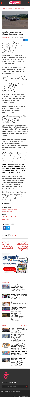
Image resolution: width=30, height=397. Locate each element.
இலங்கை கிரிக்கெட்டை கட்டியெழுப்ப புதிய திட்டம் (18, 302)
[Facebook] (24, 40)
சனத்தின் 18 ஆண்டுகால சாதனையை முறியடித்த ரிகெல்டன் (18, 309)
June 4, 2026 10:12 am (16, 349)
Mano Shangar (6, 37)
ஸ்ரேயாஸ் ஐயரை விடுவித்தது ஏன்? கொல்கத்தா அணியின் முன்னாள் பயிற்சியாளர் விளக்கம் (18, 316)
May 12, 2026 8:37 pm (16, 300)
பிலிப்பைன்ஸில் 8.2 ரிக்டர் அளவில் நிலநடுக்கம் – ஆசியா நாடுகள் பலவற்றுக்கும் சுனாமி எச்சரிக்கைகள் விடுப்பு (19, 337)
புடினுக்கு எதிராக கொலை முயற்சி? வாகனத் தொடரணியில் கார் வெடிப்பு (22, 246)
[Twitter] (26, 40)
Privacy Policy (16, 396)
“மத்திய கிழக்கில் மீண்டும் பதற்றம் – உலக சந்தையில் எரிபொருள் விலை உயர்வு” (19, 353)
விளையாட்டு (5, 282)
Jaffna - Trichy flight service (14, 217)
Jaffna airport (5, 219)
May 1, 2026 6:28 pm (15, 305)
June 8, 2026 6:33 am (16, 341)
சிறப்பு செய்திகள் (12, 209)
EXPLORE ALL (24, 282)
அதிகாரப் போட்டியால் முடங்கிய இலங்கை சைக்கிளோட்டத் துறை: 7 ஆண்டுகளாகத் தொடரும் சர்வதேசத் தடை (18, 287)
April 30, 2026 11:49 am (16, 311)
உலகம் (4, 325)
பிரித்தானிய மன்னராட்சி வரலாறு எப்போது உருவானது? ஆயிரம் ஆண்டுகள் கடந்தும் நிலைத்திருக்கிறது (18, 361)
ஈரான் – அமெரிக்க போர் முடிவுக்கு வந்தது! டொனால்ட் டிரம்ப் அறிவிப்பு (19, 330)
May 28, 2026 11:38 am (16, 365)
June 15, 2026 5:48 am (16, 332)
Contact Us (25, 396)
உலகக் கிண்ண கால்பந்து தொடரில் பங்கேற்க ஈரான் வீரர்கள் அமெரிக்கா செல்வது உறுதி (19, 296)
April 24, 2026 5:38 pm (16, 320)
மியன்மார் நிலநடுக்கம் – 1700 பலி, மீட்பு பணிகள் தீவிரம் (7, 245)
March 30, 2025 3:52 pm (18, 37)
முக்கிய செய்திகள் (7, 211)
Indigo (3, 217)
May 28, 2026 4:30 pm (16, 356)
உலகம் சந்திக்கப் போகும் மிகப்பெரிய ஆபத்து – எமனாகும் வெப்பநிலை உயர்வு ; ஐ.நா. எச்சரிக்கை (19, 346)
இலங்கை (4, 209)
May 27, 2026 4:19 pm (16, 292)
